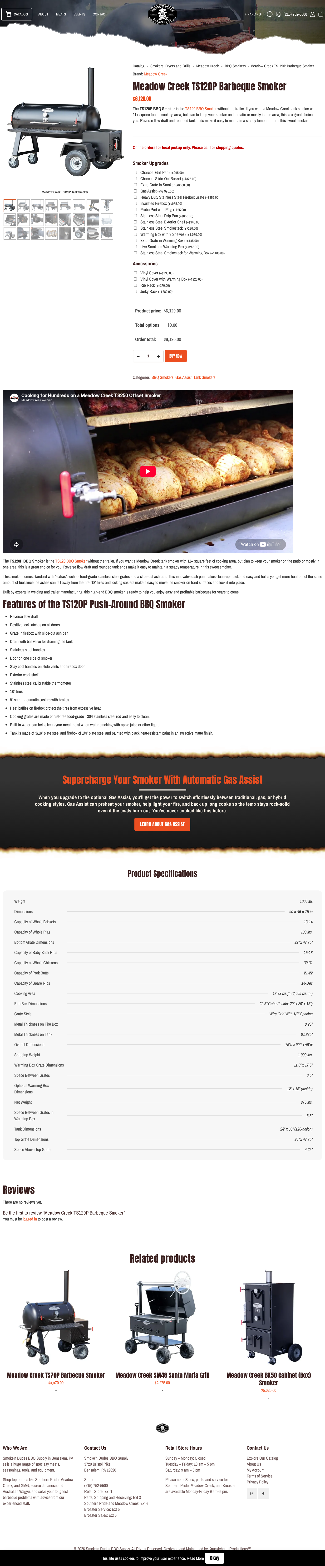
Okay (214, 1558)
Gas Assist (157, 191)
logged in (30, 1219)
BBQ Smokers (235, 66)
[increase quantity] (158, 356)
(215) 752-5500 (96, 1485)
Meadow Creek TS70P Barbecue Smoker (56, 1375)
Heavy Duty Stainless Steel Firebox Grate (179, 197)
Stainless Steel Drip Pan (166, 215)
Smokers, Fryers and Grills (170, 66)
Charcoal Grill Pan (162, 172)
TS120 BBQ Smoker (201, 109)
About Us (254, 1464)
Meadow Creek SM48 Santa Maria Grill (162, 1375)
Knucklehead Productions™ (230, 1549)
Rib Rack (155, 285)
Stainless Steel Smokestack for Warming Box (182, 253)
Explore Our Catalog (262, 1458)
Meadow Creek (207, 66)
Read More (195, 1558)
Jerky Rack (156, 291)
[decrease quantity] (138, 356)
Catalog (138, 66)
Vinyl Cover (156, 273)
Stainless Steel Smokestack (169, 228)
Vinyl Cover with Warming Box (171, 279)
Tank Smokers (204, 377)
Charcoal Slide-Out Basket (168, 178)
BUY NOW (175, 356)
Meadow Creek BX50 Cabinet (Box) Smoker (269, 1379)
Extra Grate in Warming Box (169, 240)
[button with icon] (252, 1493)
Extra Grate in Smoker (165, 185)
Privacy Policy (257, 1482)
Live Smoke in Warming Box (169, 246)
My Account (255, 1470)
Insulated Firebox (161, 203)
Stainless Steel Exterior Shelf (170, 222)
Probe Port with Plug (163, 209)
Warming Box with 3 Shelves (171, 234)
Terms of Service (259, 1476)
